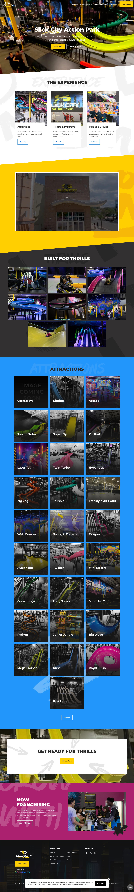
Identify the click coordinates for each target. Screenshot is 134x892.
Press (69, 860)
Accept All (100, 883)
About (52, 853)
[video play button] (67, 202)
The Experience (75, 46)
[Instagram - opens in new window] (91, 853)
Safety (69, 856)
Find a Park (58, 46)
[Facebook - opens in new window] (86, 853)
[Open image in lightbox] (27, 280)
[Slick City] (7, 4)
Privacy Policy (114, 883)
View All (67, 717)
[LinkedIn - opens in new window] (95, 853)
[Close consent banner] (109, 879)
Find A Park (126, 4)
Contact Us (54, 863)
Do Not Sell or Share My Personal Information (73, 884)
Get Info (23, 142)
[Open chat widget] (130, 887)
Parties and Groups (57, 856)
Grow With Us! (24, 823)
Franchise (53, 860)
